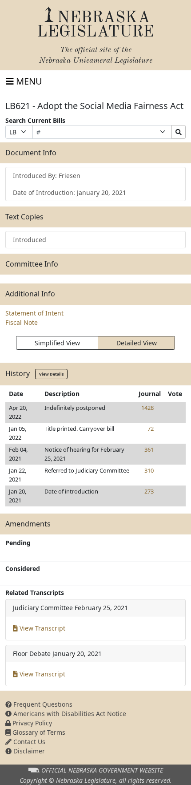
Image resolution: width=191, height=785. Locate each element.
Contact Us (28, 741)
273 (149, 491)
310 (149, 470)
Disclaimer (28, 751)
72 (150, 429)
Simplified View (57, 343)
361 (149, 449)
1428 (147, 408)
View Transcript (41, 628)
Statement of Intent (34, 313)
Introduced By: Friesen (46, 175)
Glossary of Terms (38, 732)
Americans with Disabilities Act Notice (69, 713)
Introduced (29, 239)
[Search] (178, 132)
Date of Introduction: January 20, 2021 (69, 192)
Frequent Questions (42, 704)
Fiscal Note (21, 322)
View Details (51, 374)
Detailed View (136, 343)
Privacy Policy (31, 723)
